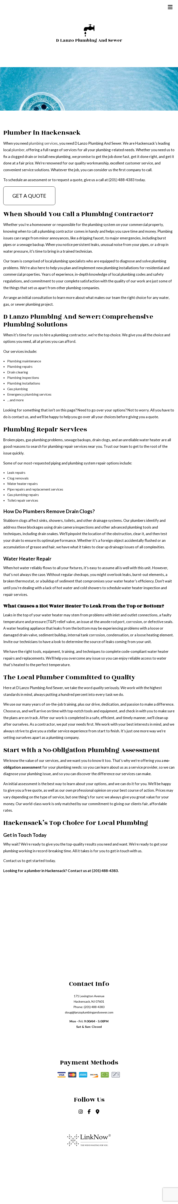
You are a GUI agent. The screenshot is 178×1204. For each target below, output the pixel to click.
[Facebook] (89, 1112)
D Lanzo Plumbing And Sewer (89, 40)
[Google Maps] (98, 1112)
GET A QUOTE (29, 195)
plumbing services (43, 143)
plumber (18, 150)
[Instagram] (80, 1112)
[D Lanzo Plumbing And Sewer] (89, 30)
